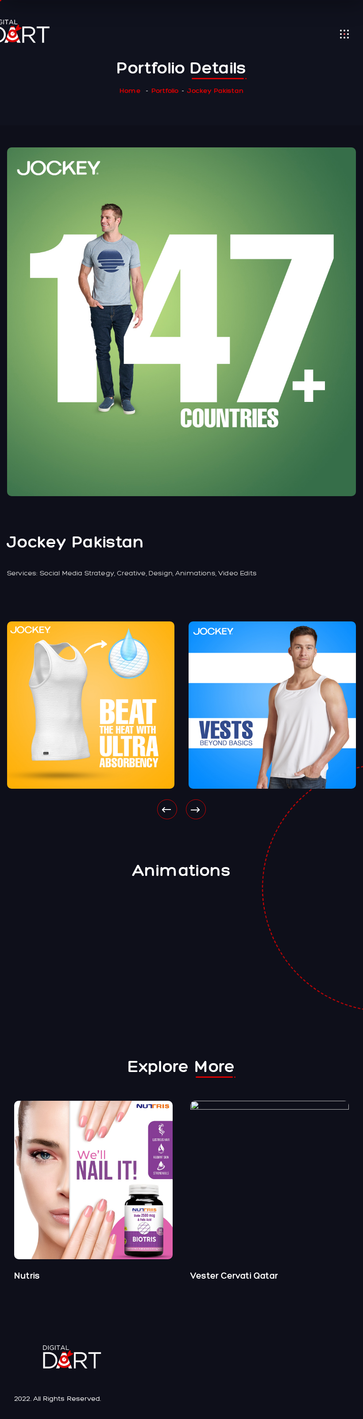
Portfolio (164, 90)
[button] (167, 809)
